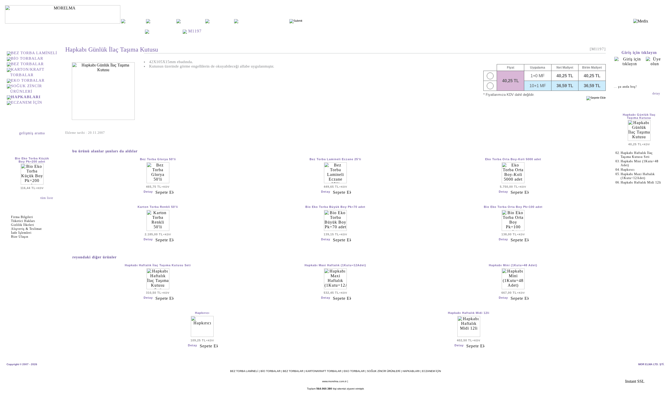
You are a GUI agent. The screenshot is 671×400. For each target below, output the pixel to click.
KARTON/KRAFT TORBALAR (323, 371)
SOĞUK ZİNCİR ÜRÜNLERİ (383, 371)
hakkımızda (163, 21)
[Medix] (640, 21)
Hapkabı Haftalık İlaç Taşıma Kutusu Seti (158, 265)
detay (656, 93)
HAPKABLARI (166, 31)
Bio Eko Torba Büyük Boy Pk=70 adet (335, 206)
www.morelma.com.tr (334, 381)
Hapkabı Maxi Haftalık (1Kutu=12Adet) (335, 265)
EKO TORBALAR (28, 80)
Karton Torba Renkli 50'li (158, 206)
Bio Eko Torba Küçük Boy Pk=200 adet (32, 160)
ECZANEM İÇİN (26, 102)
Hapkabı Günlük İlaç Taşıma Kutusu (639, 116)
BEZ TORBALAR (27, 64)
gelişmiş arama (32, 133)
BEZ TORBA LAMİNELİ (34, 53)
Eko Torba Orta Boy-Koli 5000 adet (513, 159)
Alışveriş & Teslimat (26, 229)
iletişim (222, 21)
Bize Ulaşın (19, 236)
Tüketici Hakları (23, 221)
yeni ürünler (192, 21)
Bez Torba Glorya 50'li (158, 159)
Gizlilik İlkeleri (22, 225)
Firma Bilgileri (22, 217)
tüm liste (47, 198)
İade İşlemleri (21, 233)
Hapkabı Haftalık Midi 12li (468, 312)
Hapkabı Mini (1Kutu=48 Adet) (513, 265)
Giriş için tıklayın (639, 52)
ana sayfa (135, 21)
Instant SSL (635, 381)
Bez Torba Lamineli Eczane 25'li (335, 159)
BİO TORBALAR (27, 58)
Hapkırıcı (202, 312)
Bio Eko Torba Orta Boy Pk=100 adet (513, 206)
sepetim (639, 75)
